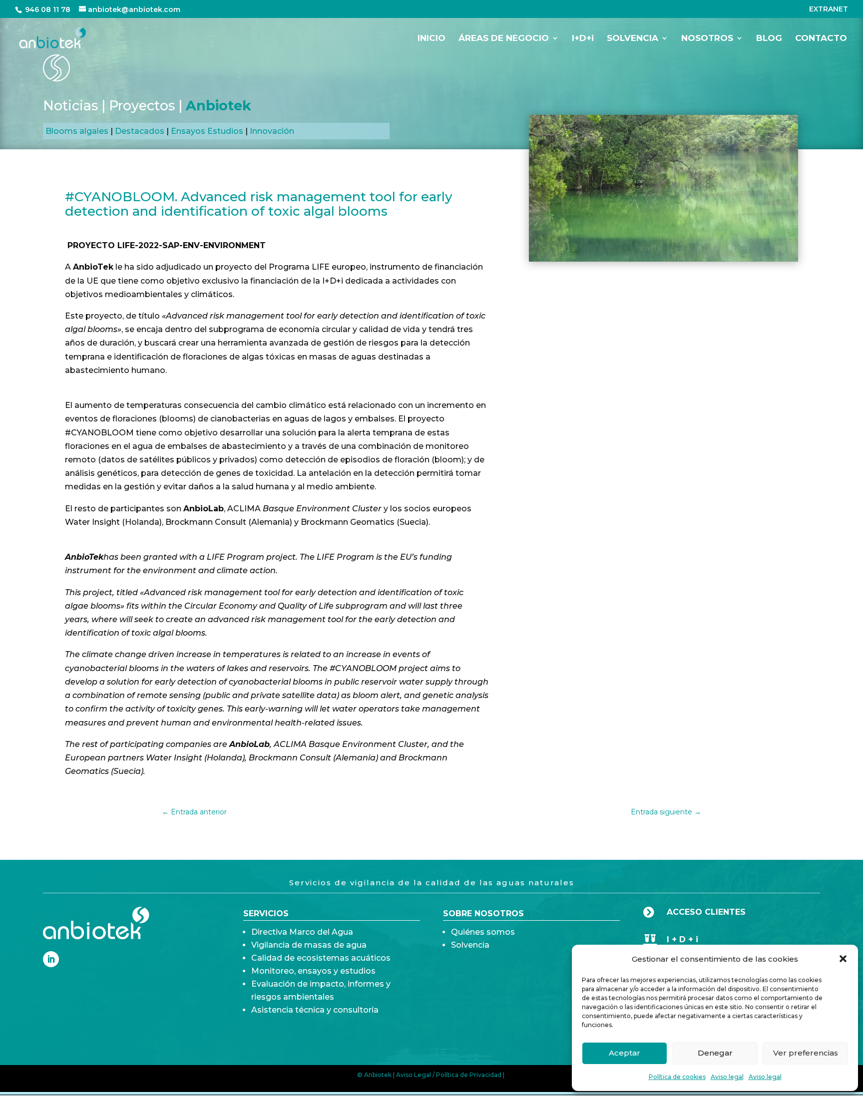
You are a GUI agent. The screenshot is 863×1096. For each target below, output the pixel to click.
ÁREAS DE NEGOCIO (503, 38)
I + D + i (682, 939)
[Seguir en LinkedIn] (51, 959)
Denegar (715, 1053)
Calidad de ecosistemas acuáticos (321, 958)
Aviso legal (727, 1077)
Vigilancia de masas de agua (309, 945)
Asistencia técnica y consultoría (315, 1010)
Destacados (139, 131)
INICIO (431, 38)
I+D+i (583, 38)
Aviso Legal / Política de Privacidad (448, 1075)
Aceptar (624, 1053)
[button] (843, 959)
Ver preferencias (805, 1053)
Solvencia (470, 945)
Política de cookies (677, 1077)
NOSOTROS (707, 38)
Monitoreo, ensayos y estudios (313, 971)
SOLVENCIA (632, 38)
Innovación (272, 131)
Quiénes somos (483, 932)
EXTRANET (828, 9)
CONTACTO (821, 38)
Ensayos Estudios (207, 131)
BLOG (769, 38)
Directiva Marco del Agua (302, 932)
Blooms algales (76, 131)
